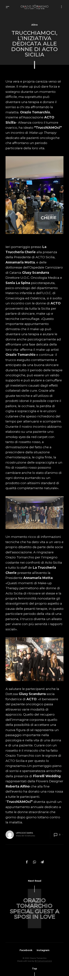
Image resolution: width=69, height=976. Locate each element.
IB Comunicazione (43, 961)
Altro (34, 24)
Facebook (26, 950)
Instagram (43, 950)
